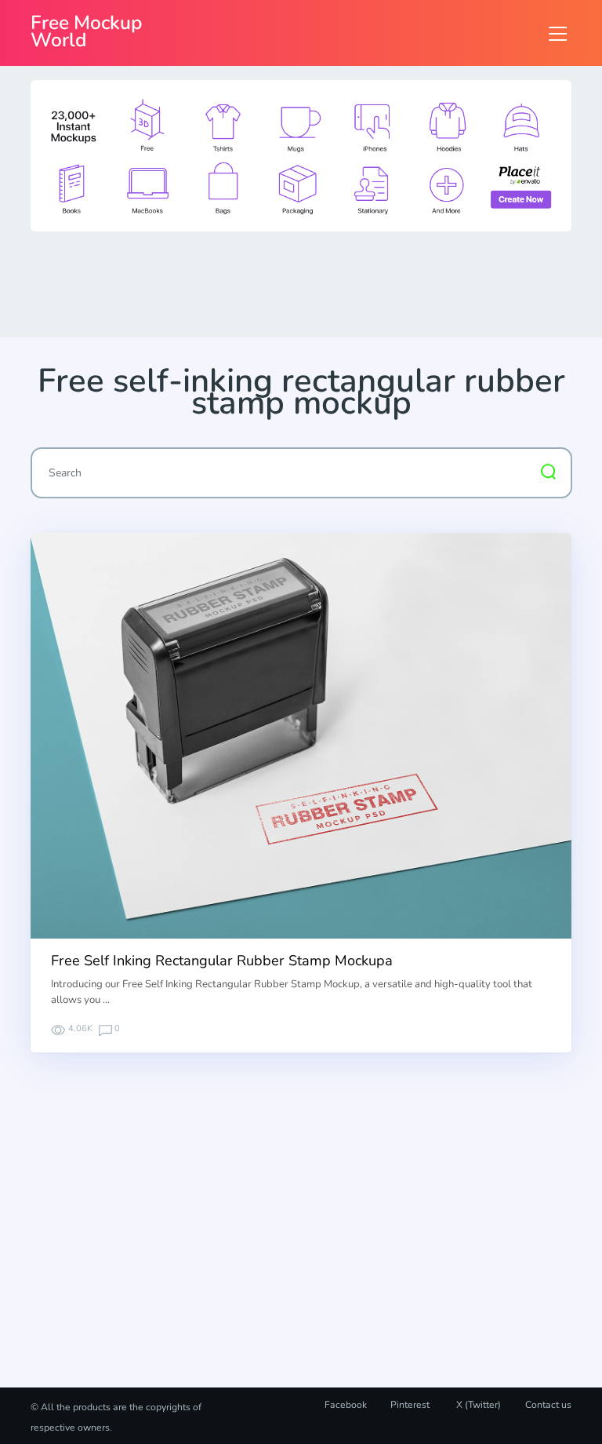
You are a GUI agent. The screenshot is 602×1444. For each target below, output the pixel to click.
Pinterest (410, 1404)
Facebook (346, 1404)
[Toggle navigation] (557, 33)
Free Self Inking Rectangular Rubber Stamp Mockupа (222, 960)
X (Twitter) (477, 1404)
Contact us (548, 1404)
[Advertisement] (316, 283)
